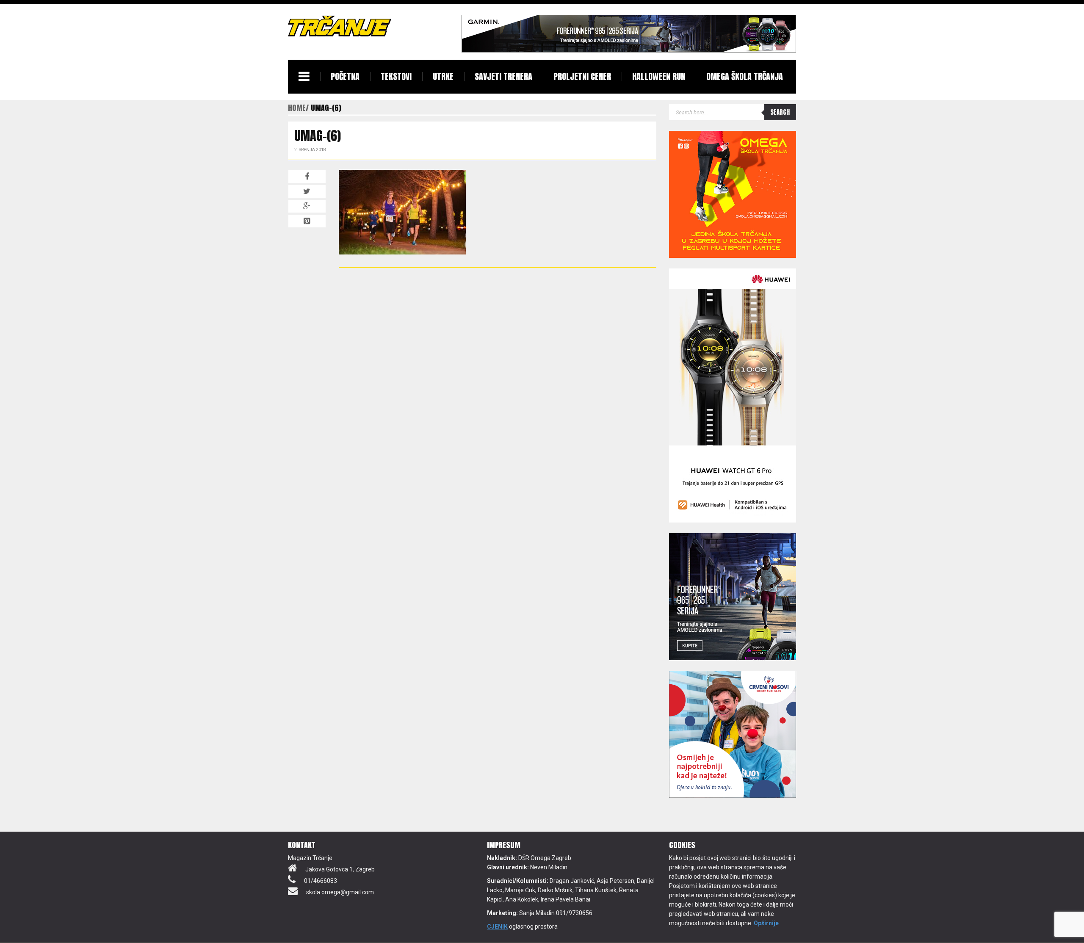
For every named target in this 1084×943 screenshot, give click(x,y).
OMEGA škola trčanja (744, 76)
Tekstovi (396, 76)
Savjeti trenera (503, 76)
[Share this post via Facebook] (307, 176)
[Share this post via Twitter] (307, 191)
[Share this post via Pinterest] (307, 221)
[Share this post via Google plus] (307, 206)
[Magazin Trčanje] (339, 25)
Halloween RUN (658, 76)
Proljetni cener (582, 76)
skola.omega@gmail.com (340, 892)
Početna (345, 76)
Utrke (443, 76)
